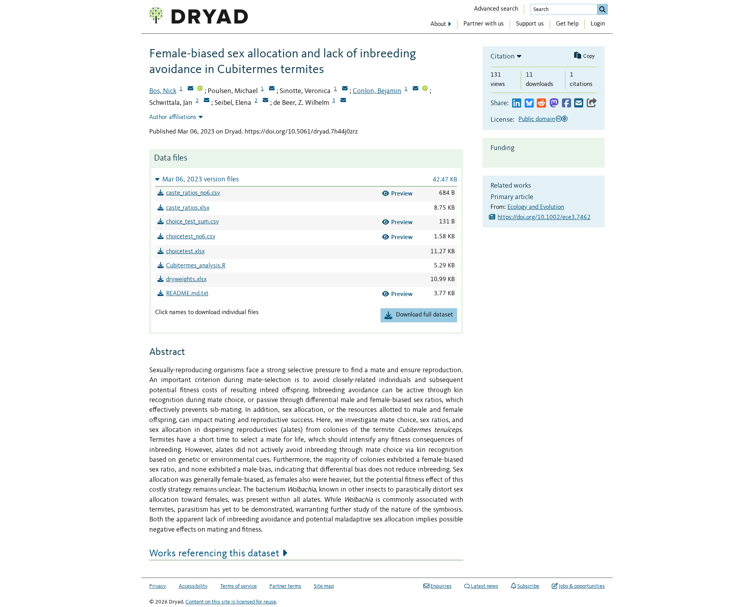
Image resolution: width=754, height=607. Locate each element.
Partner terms (285, 586)
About (438, 24)
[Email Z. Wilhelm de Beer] (343, 101)
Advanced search (496, 9)
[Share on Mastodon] (553, 103)
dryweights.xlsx (186, 279)
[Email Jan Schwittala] (206, 101)
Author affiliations (172, 117)
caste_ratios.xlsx (187, 208)
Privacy (157, 586)
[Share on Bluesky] (529, 103)
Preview (402, 193)
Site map (324, 586)
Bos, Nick (162, 91)
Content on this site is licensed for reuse (230, 602)
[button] (306, 179)
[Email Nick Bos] (190, 89)
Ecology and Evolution (535, 207)
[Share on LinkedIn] (516, 103)
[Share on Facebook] (566, 103)
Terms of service (238, 586)
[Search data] (602, 9)
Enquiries (441, 586)
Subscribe (528, 586)
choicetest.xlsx (185, 252)
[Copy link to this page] (592, 103)
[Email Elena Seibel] (265, 101)
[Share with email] (578, 103)
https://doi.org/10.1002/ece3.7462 (544, 217)
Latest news (484, 586)
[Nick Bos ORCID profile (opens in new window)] (200, 89)
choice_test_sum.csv (192, 222)
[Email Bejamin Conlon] (415, 89)
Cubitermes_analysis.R (195, 266)
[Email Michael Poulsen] (271, 89)
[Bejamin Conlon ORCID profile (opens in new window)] (425, 89)
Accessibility (193, 586)
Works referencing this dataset (214, 553)
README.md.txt (187, 294)
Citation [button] (502, 56)
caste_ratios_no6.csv (193, 193)
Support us (530, 24)
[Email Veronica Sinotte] (345, 89)
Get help (567, 24)
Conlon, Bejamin (377, 91)
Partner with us (483, 24)
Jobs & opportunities (582, 586)
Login (598, 24)
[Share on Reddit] (541, 103)
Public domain (536, 119)
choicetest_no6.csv (190, 237)
